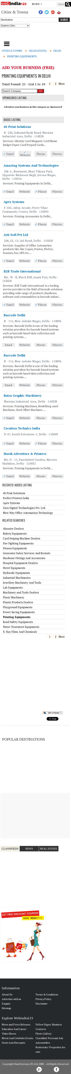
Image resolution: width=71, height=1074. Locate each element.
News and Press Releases (16, 1024)
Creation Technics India (22, 428)
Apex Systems (14, 202)
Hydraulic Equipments (16, 573)
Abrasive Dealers (13, 528)
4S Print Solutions (17, 127)
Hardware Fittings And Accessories (24, 558)
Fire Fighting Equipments (18, 543)
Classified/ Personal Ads (49, 1038)
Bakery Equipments (15, 533)
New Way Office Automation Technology (28, 513)
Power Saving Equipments (19, 612)
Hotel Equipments (14, 568)
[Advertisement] (35, 35)
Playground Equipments (17, 607)
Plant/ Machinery (13, 597)
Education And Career (14, 1029)
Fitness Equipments (15, 548)
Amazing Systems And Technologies (31, 165)
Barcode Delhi (14, 315)
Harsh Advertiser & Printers (25, 454)
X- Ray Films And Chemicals (20, 631)
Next (62, 83)
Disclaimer (42, 1003)
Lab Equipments (13, 587)
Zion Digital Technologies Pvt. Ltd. (24, 508)
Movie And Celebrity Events (17, 1038)
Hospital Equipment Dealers (20, 563)
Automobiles (43, 1042)
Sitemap (6, 1008)
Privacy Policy (43, 999)
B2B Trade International (22, 271)
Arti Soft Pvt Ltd (16, 235)
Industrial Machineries (17, 577)
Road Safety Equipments (18, 622)
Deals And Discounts (13, 1042)
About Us (7, 994)
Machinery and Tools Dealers (21, 592)
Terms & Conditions (47, 994)
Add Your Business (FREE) (28, 67)
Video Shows (9, 1033)
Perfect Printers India (16, 498)
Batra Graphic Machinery (23, 395)
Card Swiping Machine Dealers (21, 538)
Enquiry (6, 1003)
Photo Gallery (44, 1033)
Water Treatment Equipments (21, 627)
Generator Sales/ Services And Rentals (26, 553)
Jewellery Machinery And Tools (22, 582)
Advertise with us (11, 999)
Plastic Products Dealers (18, 602)
